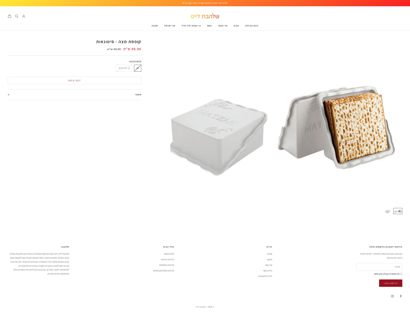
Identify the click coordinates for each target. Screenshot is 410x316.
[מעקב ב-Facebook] (400, 296)
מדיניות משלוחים (166, 264)
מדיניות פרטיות (167, 259)
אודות (269, 253)
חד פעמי (222, 25)
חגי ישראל (169, 25)
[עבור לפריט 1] (397, 211)
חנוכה (155, 25)
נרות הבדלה (251, 25)
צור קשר (268, 264)
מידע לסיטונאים (265, 276)
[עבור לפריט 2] (387, 211)
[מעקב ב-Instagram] (392, 296)
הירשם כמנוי (391, 283)
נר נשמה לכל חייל (191, 25)
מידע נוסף (267, 270)
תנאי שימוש (169, 253)
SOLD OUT (74, 80)
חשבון (269, 259)
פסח (209, 25)
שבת (236, 25)
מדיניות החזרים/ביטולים (163, 270)
